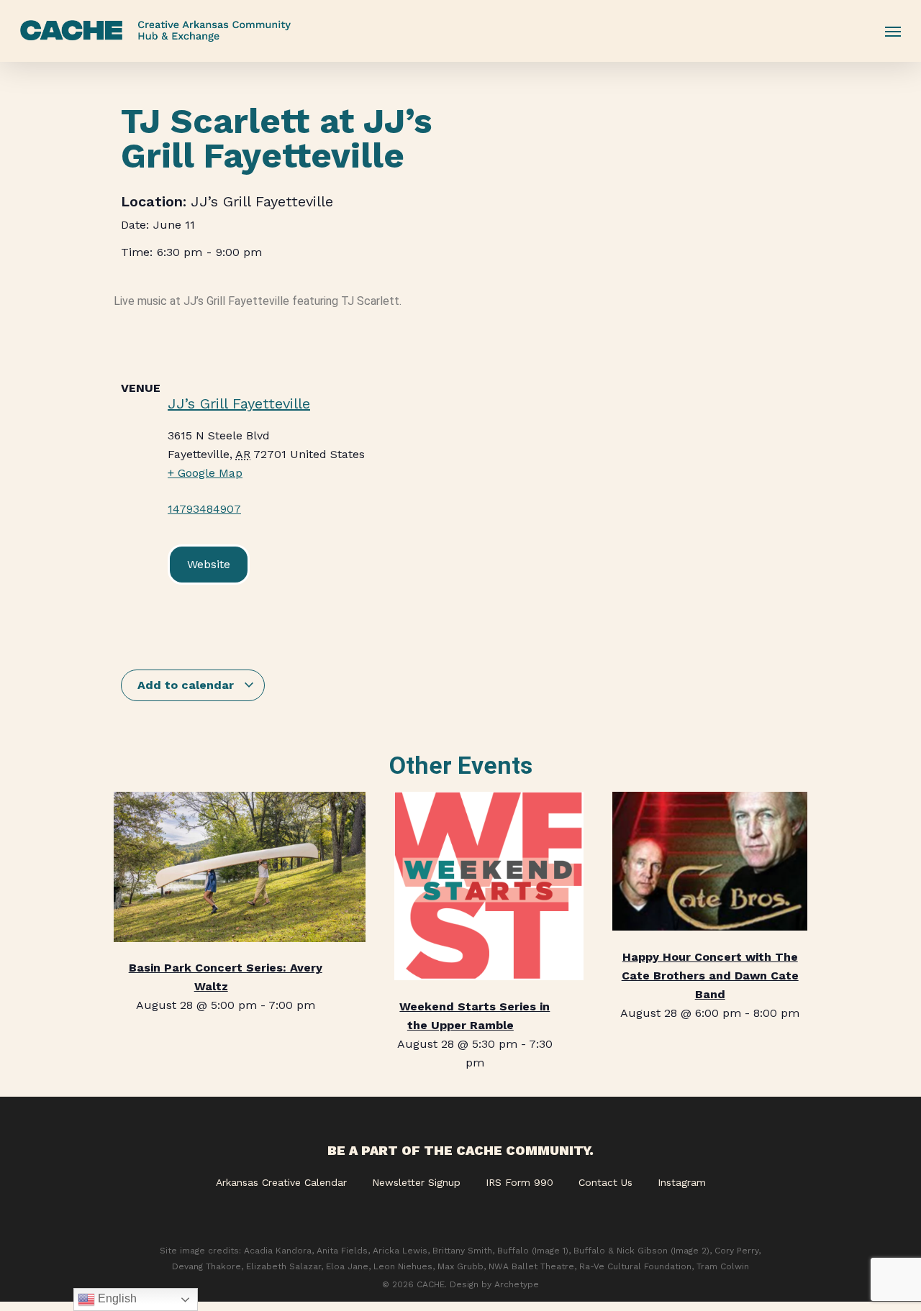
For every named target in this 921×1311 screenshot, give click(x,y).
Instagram (682, 1182)
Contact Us (605, 1182)
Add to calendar (187, 685)
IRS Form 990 (519, 1182)
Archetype (516, 1284)
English (116, 1298)
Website (208, 564)
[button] (893, 31)
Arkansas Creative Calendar (281, 1182)
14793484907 (204, 509)
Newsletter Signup (416, 1182)
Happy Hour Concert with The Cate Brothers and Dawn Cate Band (710, 975)
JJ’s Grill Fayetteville (262, 201)
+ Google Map (205, 473)
